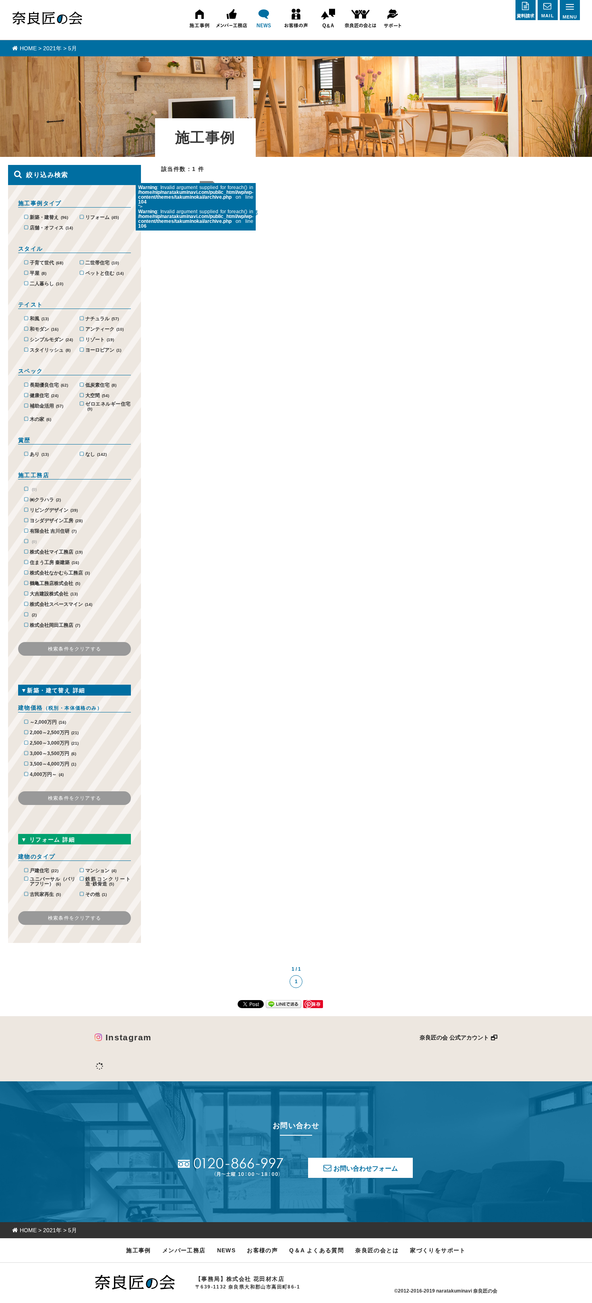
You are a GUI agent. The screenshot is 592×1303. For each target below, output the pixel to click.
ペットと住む (104, 273)
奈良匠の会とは (377, 1250)
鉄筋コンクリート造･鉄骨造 (107, 882)
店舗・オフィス (51, 228)
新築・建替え (49, 217)
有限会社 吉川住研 (53, 531)
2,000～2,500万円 (54, 732)
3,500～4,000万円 (53, 764)
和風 (39, 318)
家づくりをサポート (438, 1250)
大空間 (97, 395)
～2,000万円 (48, 722)
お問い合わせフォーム (365, 1168)
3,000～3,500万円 (53, 753)
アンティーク (104, 329)
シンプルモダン (51, 339)
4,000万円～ (47, 774)
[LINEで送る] (283, 1003)
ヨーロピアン (103, 350)
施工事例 (138, 1250)
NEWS (226, 1250)
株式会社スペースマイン (61, 604)
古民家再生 (45, 894)
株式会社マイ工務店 (56, 552)
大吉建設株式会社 (54, 594)
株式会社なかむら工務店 (60, 573)
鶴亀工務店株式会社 (55, 583)
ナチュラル (102, 318)
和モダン (44, 329)
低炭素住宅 (100, 385)
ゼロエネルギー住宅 (107, 406)
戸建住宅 (44, 870)
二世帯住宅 (102, 263)
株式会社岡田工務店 (55, 625)
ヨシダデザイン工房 (56, 520)
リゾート (99, 339)
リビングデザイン (54, 510)
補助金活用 (46, 406)
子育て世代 (46, 263)
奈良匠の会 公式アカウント (454, 1037)
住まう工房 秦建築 (54, 562)
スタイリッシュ (50, 350)
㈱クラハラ (45, 499)
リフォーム (102, 217)
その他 (96, 894)
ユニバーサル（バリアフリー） (52, 882)
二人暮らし (46, 283)
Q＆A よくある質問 (316, 1250)
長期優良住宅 (49, 385)
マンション (100, 870)
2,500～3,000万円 (54, 743)
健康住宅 (44, 395)
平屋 (38, 273)
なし (96, 454)
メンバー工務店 (184, 1250)
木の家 (40, 419)
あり (39, 454)
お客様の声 (262, 1250)
